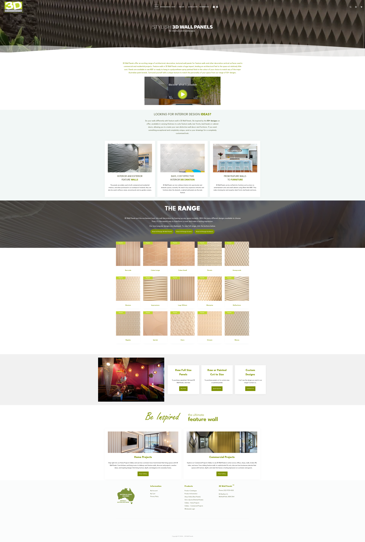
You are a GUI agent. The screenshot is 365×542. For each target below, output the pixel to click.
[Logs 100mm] (182, 288)
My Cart (152, 494)
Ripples (128, 340)
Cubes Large (155, 270)
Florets (209, 270)
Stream (209, 340)
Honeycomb (237, 270)
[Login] (356, 7)
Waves (237, 340)
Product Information (191, 494)
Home (156, 7)
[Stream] (210, 323)
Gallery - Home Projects (192, 503)
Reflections (237, 305)
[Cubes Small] (182, 254)
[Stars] (182, 323)
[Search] (350, 7)
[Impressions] (155, 288)
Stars (182, 340)
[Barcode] (128, 254)
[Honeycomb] (237, 254)
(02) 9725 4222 (228, 490)
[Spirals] (155, 323)
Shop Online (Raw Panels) (193, 497)
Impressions (155, 305)
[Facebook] (217, 7)
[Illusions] (128, 288)
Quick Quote (192, 7)
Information (204, 7)
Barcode (128, 270)
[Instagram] (214, 7)
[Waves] (237, 323)
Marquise (209, 305)
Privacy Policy (154, 496)
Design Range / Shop (167, 7)
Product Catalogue (191, 490)
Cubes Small (182, 270)
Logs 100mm (182, 305)
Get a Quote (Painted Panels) (194, 500)
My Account (154, 490)
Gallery (181, 7)
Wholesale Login (190, 509)
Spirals (155, 340)
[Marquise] (210, 288)
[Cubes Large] (155, 254)
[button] (182, 94)
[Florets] (210, 254)
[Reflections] (237, 288)
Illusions (128, 305)
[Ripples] (128, 323)
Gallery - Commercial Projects (194, 506)
